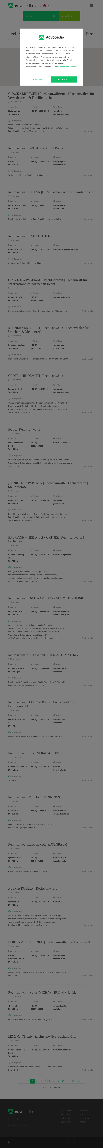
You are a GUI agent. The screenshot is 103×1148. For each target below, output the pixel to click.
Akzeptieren (64, 79)
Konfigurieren (39, 79)
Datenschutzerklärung (66, 66)
